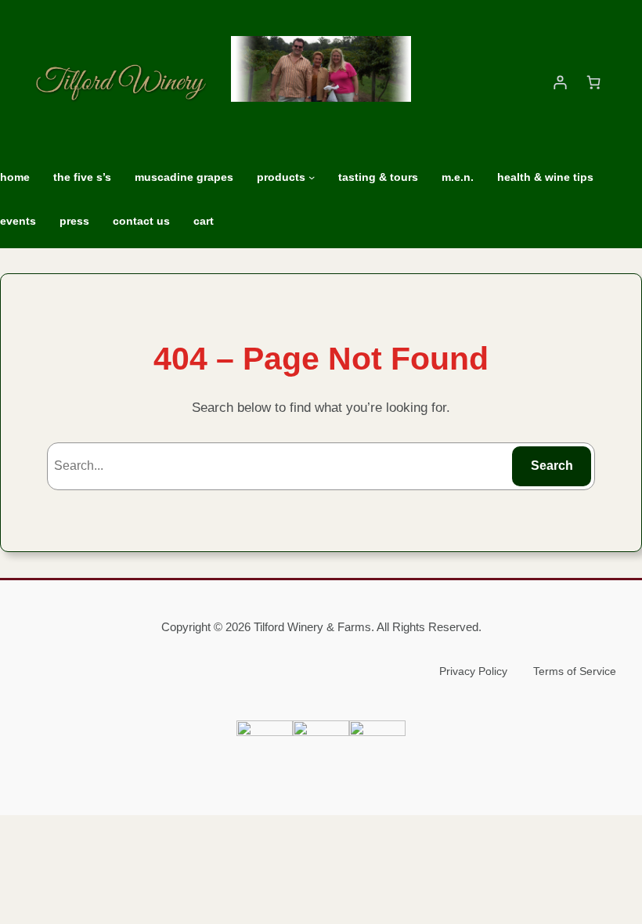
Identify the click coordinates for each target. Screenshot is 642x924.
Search (552, 465)
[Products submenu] (311, 177)
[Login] (560, 82)
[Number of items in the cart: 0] (593, 82)
